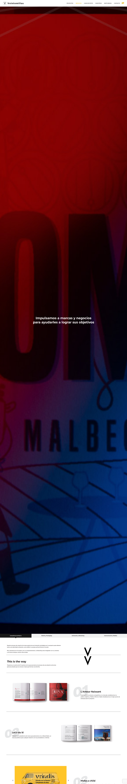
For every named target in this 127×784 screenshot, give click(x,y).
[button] (13, 780)
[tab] (15, 636)
